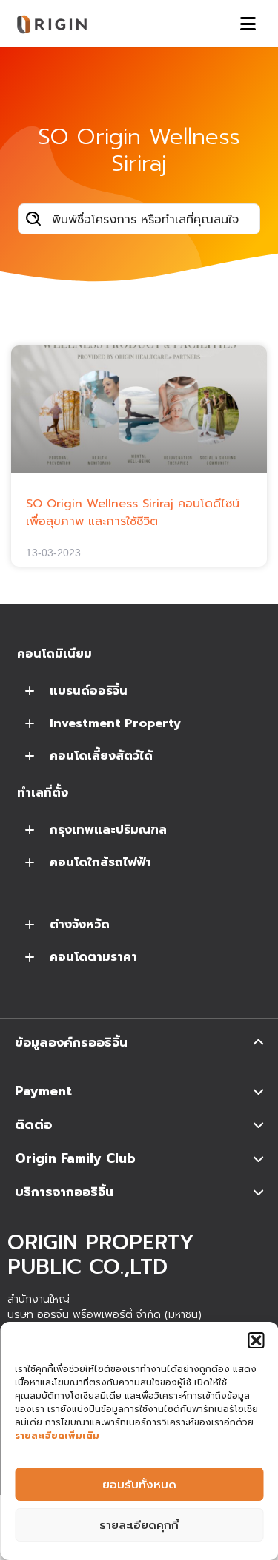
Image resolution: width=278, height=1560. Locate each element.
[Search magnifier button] (33, 219)
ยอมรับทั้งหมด (139, 1484)
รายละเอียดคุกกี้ (139, 1525)
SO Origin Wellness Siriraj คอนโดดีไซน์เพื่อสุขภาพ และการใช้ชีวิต (132, 512)
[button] (255, 1340)
